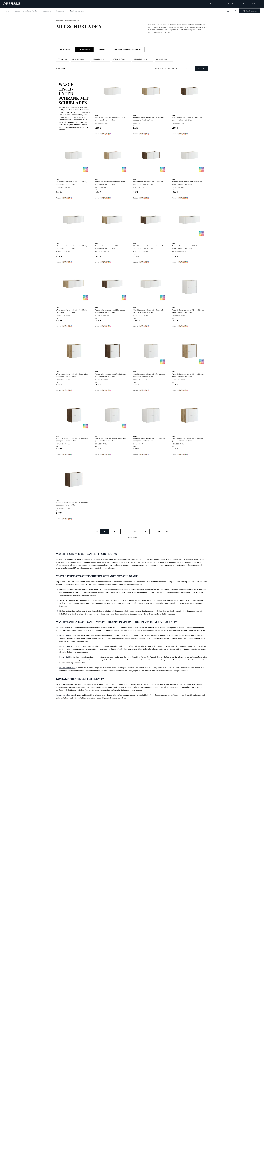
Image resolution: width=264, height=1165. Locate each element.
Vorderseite (59, 20)
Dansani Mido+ (65, 635)
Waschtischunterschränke (72, 20)
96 (176, 68)
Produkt (201, 68)
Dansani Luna (64, 646)
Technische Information (227, 4)
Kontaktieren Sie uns (64, 695)
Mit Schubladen (84, 49)
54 (159, 531)
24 (169, 68)
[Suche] (228, 11)
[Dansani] (12, 3)
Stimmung (187, 68)
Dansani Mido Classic (67, 668)
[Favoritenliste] (234, 11)
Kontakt (242, 4)
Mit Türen (102, 49)
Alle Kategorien (65, 49)
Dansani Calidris (65, 657)
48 (173, 68)
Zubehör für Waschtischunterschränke (127, 49)
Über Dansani (210, 4)
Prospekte (60, 11)
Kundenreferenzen (77, 11)
